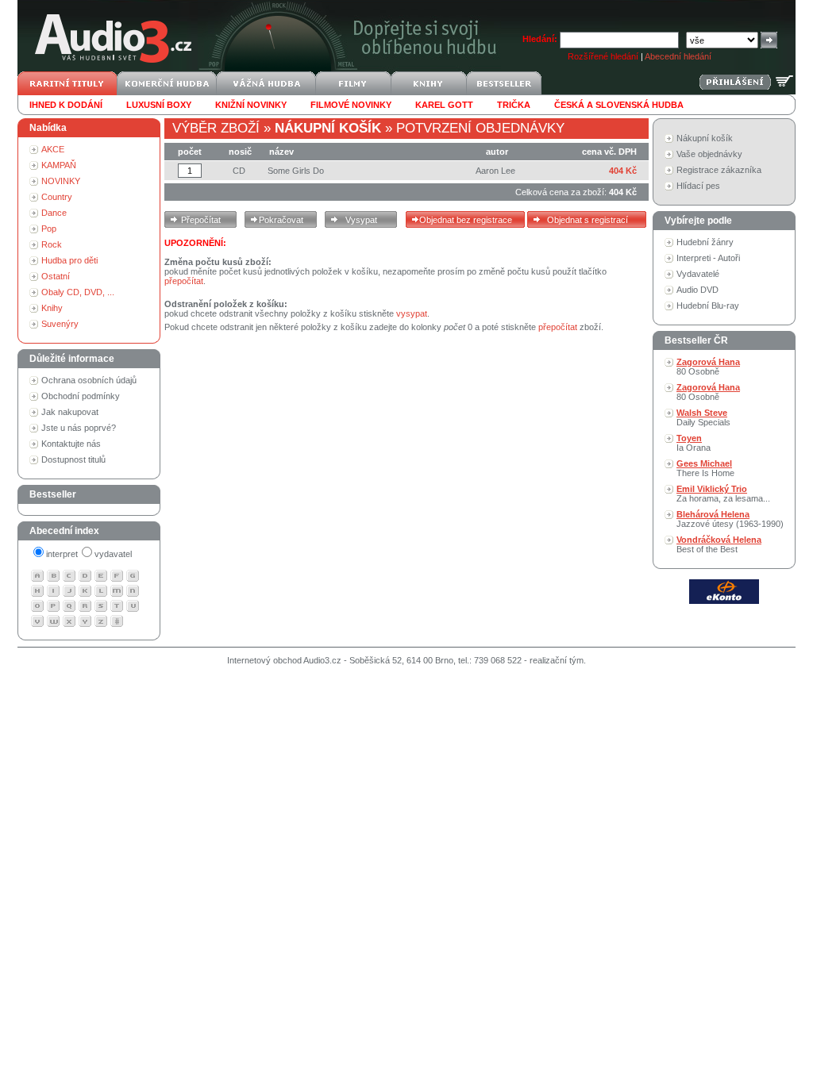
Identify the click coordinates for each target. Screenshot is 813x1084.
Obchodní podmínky (80, 396)
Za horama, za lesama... (723, 493)
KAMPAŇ (58, 165)
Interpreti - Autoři (708, 258)
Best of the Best (718, 544)
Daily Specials (703, 417)
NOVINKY (60, 181)
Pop (48, 228)
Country (56, 197)
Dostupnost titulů (73, 459)
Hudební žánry (705, 242)
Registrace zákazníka (718, 170)
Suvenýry (60, 324)
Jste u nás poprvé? (78, 427)
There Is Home (705, 468)
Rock (51, 244)
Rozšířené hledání (603, 56)
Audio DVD (697, 289)
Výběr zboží (216, 128)
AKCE (52, 149)
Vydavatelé (697, 274)
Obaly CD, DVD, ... (77, 292)
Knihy (52, 308)
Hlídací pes (698, 185)
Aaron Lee (495, 170)
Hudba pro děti (69, 260)
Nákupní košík (704, 138)
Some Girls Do (296, 170)
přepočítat (183, 281)
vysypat (411, 313)
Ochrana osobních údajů (89, 380)
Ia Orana (693, 442)
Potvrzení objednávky (480, 128)
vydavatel (113, 554)
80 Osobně (708, 366)
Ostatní (55, 276)
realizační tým (557, 660)
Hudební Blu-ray (707, 305)
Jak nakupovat (69, 412)
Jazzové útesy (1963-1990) (730, 519)
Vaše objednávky (709, 154)
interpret (62, 554)
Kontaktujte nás (71, 443)
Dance (54, 212)
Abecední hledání (678, 56)
